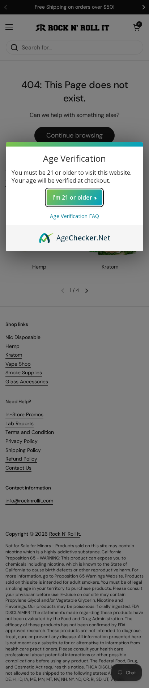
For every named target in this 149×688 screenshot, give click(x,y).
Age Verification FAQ (74, 216)
